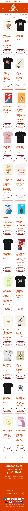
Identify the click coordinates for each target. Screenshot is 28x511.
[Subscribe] (23, 483)
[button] (3, 8)
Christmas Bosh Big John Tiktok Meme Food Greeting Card (7, 108)
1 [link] (5, 457)
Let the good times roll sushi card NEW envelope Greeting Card (20, 332)
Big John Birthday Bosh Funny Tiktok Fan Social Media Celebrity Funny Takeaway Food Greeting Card (7, 221)
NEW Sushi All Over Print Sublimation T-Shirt (7, 366)
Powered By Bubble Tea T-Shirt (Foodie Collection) (19, 35)
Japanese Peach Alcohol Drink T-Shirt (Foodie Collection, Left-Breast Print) (7, 256)
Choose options (7, 51)
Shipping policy (20, 506)
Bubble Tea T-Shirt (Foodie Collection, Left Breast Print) (20, 148)
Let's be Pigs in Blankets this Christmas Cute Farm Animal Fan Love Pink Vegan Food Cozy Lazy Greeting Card (20, 182)
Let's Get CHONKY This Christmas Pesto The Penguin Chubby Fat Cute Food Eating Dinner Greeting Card (20, 222)
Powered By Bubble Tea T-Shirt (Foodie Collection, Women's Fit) (19, 293)
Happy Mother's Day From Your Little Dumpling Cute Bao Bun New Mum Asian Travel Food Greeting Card (7, 333)
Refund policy (12, 506)
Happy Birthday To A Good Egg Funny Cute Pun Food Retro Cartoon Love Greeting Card (7, 433)
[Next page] (22, 457)
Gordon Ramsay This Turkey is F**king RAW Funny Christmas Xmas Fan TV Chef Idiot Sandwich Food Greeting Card (20, 258)
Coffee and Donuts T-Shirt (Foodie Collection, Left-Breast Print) (7, 400)
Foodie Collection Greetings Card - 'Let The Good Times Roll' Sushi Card (20, 75)
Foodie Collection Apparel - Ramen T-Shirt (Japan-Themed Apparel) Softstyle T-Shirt (7, 76)
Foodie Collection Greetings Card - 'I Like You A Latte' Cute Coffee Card (20, 367)
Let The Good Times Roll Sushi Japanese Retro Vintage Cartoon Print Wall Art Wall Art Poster (20, 400)
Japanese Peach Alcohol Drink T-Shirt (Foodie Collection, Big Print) (7, 149)
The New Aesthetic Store (13, 504)
